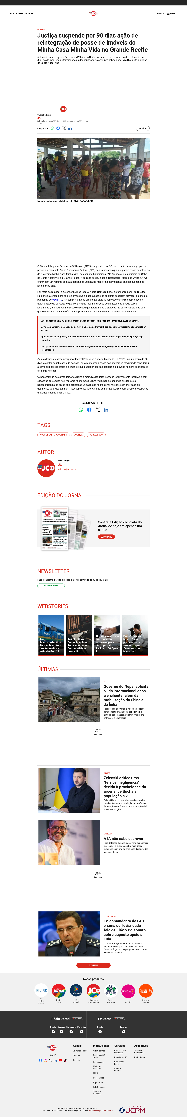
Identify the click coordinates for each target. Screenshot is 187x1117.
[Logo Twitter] (64, 128)
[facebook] (40, 1060)
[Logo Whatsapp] (52, 128)
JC (39, 118)
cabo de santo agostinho (53, 435)
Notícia (143, 128)
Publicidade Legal (119, 1063)
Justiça (78, 435)
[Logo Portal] (93, 13)
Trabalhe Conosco (97, 1092)
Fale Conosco (99, 1087)
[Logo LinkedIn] (70, 128)
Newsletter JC (120, 1057)
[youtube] (60, 1060)
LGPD (95, 1073)
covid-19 (57, 299)
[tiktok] (65, 1060)
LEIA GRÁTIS (106, 537)
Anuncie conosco (118, 1069)
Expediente (98, 1082)
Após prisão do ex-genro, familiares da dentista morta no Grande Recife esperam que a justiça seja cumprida (92, 338)
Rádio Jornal (139, 1057)
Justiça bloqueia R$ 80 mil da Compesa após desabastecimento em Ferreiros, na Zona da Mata (90, 321)
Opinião (76, 1060)
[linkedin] (55, 1060)
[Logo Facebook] (58, 128)
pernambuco (96, 435)
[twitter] (50, 1060)
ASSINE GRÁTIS (51, 586)
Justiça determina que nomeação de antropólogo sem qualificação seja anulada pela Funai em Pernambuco (89, 348)
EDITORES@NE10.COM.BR (101, 1110)
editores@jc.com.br (67, 469)
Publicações (98, 1078)
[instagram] (45, 1060)
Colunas (76, 1055)
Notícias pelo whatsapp (120, 1051)
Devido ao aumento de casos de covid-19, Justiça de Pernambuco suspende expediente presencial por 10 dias (93, 329)
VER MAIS (93, 965)
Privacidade (98, 1062)
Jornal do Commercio (139, 1051)
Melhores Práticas (97, 1067)
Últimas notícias (80, 1051)
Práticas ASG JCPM (99, 1056)
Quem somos (99, 1051)
